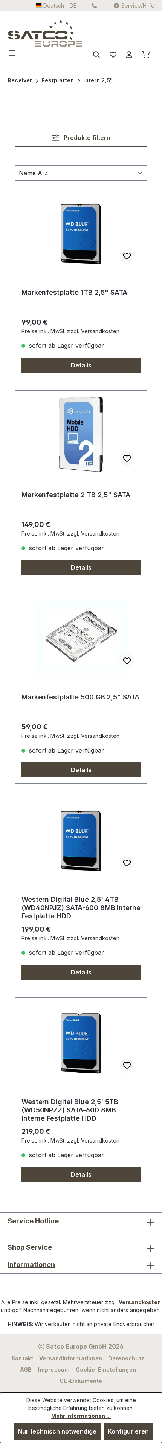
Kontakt (22, 1358)
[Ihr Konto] (129, 54)
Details (81, 365)
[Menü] (14, 54)
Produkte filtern (86, 137)
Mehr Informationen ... (81, 1416)
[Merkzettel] (113, 54)
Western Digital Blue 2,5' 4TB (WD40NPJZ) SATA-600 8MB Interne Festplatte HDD (81, 907)
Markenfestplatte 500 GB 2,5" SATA (80, 697)
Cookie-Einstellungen (106, 1369)
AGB (26, 1369)
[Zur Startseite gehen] (23, 33)
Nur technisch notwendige (57, 1431)
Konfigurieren (128, 1431)
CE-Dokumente (81, 1381)
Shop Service (30, 1247)
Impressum (54, 1369)
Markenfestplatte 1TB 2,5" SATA (74, 292)
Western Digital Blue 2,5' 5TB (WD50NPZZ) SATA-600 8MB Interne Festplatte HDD (69, 1110)
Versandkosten (140, 1302)
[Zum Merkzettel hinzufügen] (126, 256)
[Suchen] (96, 54)
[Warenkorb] (145, 54)
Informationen (31, 1265)
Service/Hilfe (137, 5)
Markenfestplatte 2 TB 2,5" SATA (75, 495)
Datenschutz (126, 1358)
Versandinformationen (70, 1358)
